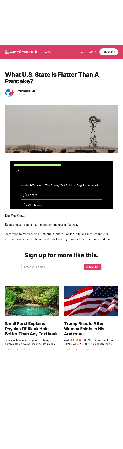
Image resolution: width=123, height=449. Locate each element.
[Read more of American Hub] (9, 92)
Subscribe (109, 52)
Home (47, 52)
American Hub (25, 90)
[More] (57, 52)
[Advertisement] (61, 22)
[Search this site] (82, 52)
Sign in (92, 52)
